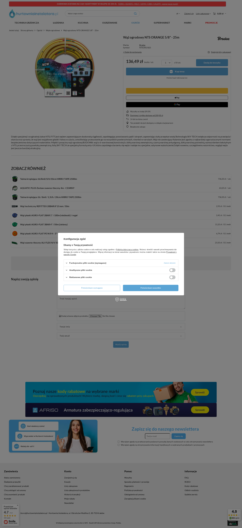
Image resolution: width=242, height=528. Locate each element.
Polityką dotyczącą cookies (127, 249)
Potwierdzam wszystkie (150, 288)
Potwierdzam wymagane (92, 288)
